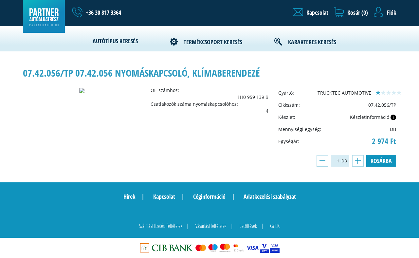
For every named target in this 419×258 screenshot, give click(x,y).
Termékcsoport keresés (213, 42)
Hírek (129, 196)
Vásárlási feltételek (211, 226)
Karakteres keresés (312, 42)
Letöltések (248, 226)
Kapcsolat (164, 196)
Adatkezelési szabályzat (270, 196)
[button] (310, 12)
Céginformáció (209, 196)
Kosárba (381, 161)
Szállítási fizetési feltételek (160, 226)
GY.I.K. (275, 226)
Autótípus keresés (115, 41)
